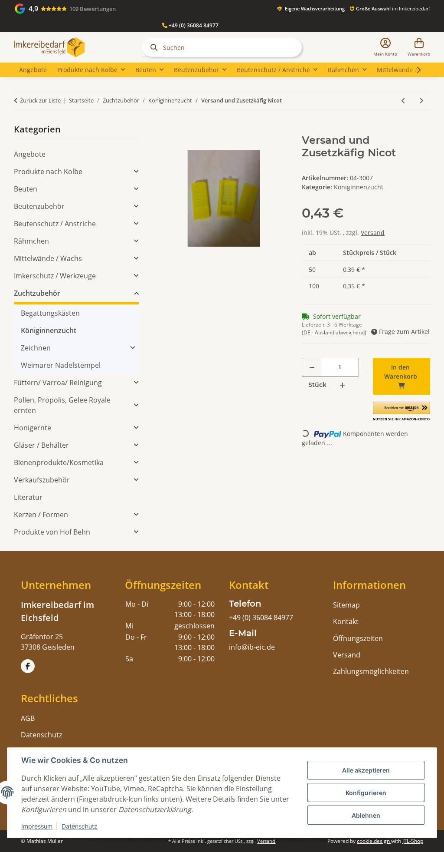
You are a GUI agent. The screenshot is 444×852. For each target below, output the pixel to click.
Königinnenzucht (358, 187)
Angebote (30, 154)
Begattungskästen (50, 313)
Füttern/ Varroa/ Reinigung (58, 382)
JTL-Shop (412, 841)
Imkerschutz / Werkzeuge (55, 276)
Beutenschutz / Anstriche (55, 223)
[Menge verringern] (312, 367)
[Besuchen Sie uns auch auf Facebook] (28, 666)
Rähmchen (31, 241)
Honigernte (32, 428)
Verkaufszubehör (42, 480)
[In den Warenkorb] (166, 129)
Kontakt (346, 621)
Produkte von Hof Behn (52, 532)
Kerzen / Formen (41, 514)
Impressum (36, 826)
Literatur (28, 497)
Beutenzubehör (39, 206)
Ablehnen (366, 815)
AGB (28, 718)
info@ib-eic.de (252, 647)
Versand (373, 232)
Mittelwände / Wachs (48, 258)
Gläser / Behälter (41, 445)
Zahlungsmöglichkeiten (371, 671)
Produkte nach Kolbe (48, 171)
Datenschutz (80, 826)
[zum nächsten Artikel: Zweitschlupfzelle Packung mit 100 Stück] (421, 100)
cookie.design (374, 841)
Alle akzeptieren (366, 770)
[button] (385, 47)
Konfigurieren (366, 792)
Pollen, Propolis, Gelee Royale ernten (62, 405)
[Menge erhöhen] (342, 385)
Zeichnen (36, 348)
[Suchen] (152, 47)
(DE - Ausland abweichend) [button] (334, 332)
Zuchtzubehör (37, 293)
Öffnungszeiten (358, 638)
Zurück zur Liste (40, 100)
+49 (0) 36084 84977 (193, 25)
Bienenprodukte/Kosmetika (59, 462)
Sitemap (346, 605)
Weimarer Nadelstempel (61, 365)
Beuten (25, 189)
